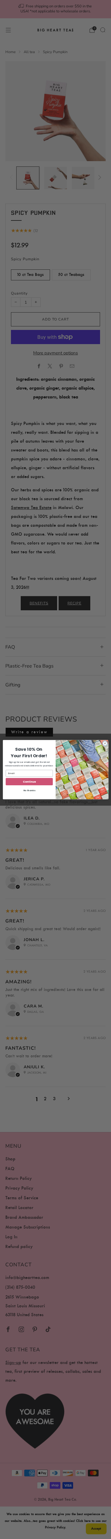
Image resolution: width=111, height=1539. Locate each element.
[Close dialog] (104, 743)
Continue (29, 782)
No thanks (29, 790)
